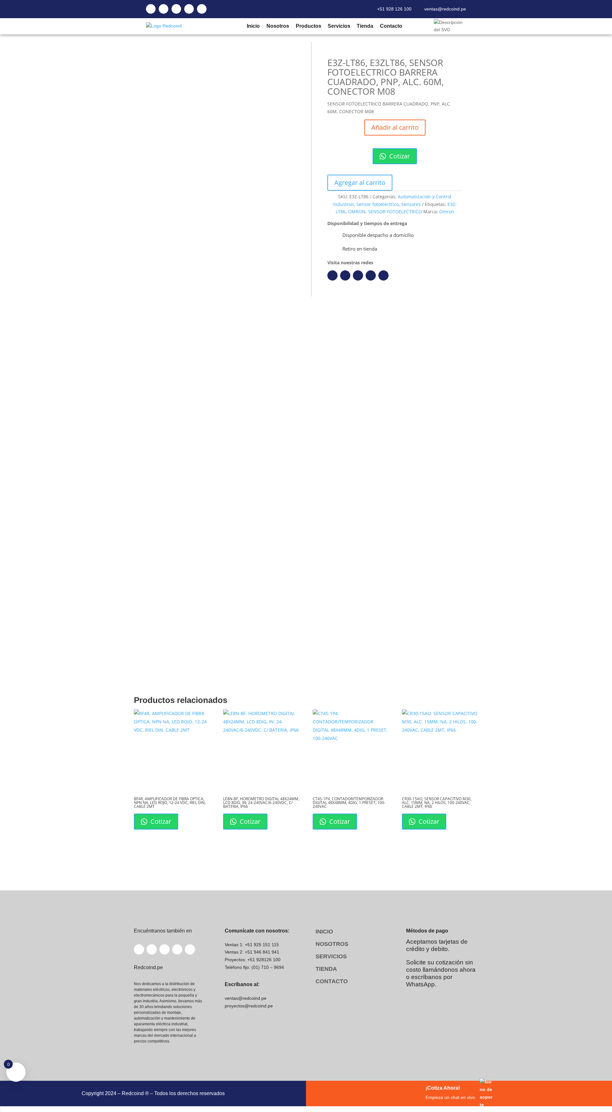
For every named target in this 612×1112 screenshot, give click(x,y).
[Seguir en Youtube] (371, 275)
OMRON (357, 211)
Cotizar (399, 156)
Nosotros (277, 26)
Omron (446, 211)
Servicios (339, 26)
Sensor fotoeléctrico (377, 204)
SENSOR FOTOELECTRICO (395, 211)
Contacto (391, 26)
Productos (308, 26)
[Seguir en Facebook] (332, 275)
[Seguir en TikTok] (383, 275)
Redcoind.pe (166, 398)
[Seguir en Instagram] (358, 275)
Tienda (365, 26)
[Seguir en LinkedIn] (345, 275)
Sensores (411, 204)
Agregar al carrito (359, 182)
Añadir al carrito (395, 127)
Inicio (253, 26)
